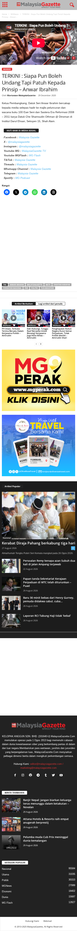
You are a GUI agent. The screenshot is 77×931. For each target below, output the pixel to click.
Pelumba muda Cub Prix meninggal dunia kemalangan (45, 838)
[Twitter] (54, 775)
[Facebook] (16, 775)
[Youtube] (61, 775)
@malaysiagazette (19, 141)
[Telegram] (39, 775)
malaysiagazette (34, 284)
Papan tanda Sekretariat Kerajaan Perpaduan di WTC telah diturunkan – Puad (47, 582)
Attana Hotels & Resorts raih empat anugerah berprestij (46, 820)
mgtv (48, 284)
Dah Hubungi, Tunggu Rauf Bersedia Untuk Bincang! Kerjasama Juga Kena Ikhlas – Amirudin (37, 333)
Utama (5, 874)
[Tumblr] (46, 775)
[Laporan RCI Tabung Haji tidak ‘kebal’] (11, 621)
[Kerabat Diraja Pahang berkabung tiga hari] (38, 515)
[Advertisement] (38, 240)
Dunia (5, 897)
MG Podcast (22, 177)
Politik (34, 288)
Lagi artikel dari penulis (50, 303)
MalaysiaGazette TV (34, 150)
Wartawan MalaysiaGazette (21, 95)
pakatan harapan (62, 284)
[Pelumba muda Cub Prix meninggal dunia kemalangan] (11, 842)
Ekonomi (6, 891)
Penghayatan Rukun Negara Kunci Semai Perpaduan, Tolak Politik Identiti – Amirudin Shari (62, 333)
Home (4, 14)
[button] (71, 5)
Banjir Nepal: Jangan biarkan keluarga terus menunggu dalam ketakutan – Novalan (47, 803)
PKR (26, 288)
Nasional (7, 538)
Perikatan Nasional (12, 288)
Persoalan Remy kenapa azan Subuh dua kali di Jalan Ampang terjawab (49, 562)
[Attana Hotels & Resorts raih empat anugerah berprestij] (11, 824)
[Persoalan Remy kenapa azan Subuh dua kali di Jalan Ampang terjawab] (11, 566)
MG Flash (35, 155)
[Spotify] (31, 775)
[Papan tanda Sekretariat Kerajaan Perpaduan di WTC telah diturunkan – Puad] (11, 584)
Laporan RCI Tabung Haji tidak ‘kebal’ (47, 615)
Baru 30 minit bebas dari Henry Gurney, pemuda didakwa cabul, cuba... (48, 599)
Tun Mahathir (47, 288)
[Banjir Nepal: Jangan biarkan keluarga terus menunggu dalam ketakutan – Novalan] (11, 805)
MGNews (15, 14)
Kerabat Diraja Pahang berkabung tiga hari (38, 543)
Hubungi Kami (32, 921)
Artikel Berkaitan (24, 303)
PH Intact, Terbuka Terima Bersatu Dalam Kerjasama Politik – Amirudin (13, 332)
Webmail (47, 921)
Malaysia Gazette (29, 137)
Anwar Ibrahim (17, 284)
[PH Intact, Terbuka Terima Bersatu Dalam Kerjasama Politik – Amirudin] (13, 318)
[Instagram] (23, 775)
